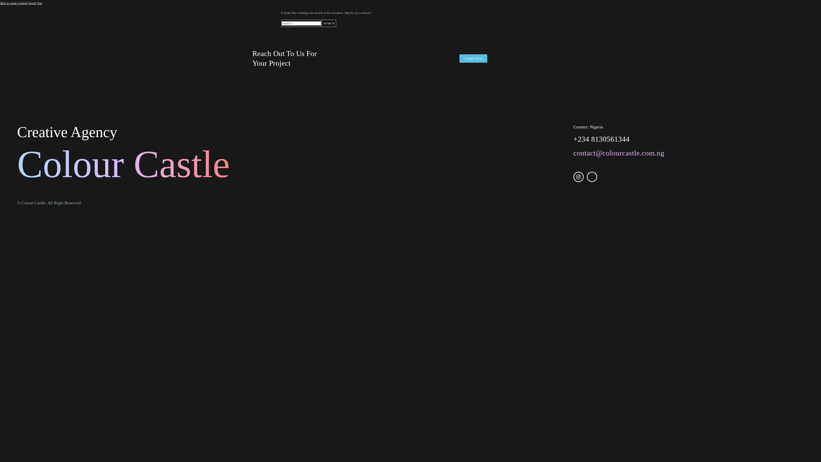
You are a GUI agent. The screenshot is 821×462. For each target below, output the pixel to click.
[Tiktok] (592, 177)
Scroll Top (35, 3)
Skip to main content (14, 3)
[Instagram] (578, 177)
